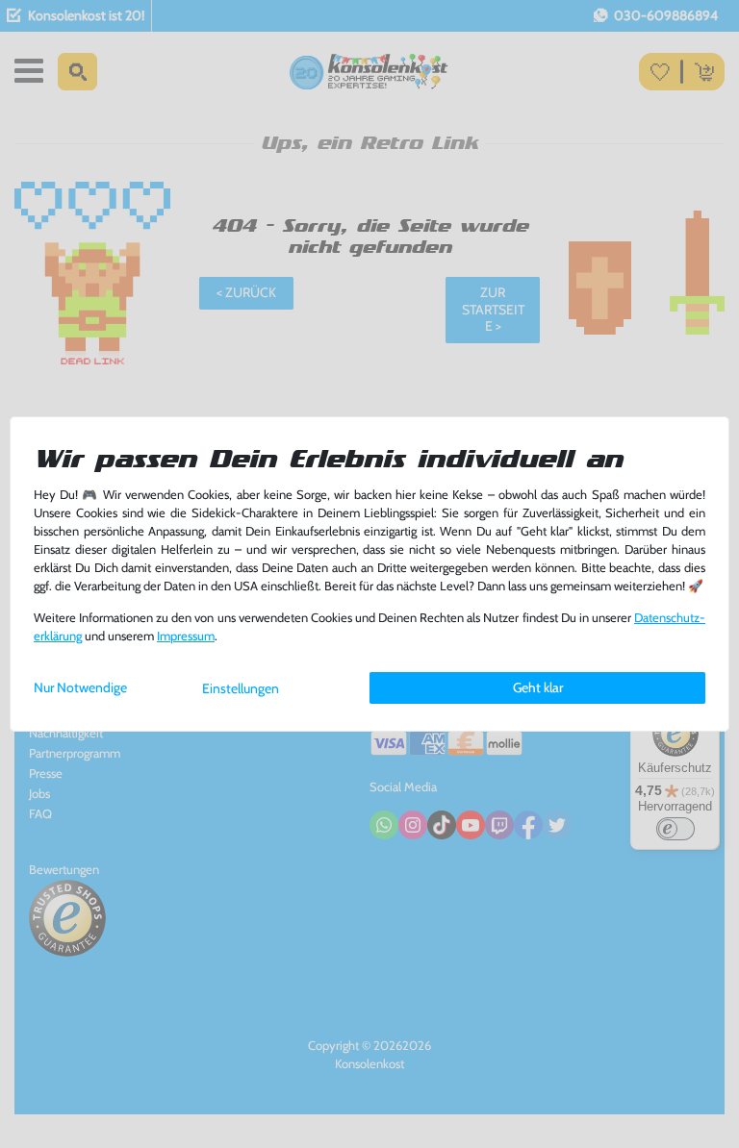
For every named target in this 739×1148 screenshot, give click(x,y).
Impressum (186, 636)
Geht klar (538, 687)
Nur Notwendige (80, 687)
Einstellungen (240, 688)
